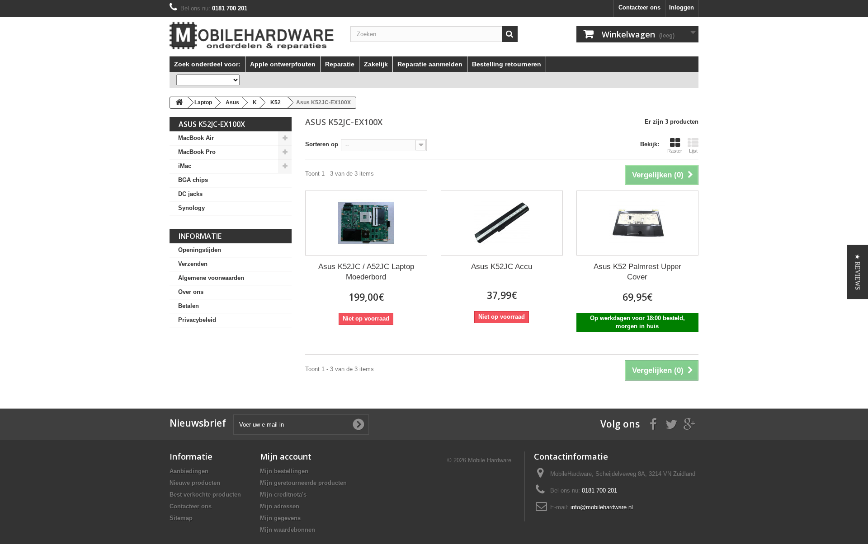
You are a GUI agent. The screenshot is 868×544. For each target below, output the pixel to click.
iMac (184, 166)
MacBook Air (196, 138)
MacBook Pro (197, 152)
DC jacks (190, 194)
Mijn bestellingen (284, 471)
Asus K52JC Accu (501, 266)
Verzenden (193, 263)
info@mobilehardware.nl (602, 507)
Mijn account (285, 456)
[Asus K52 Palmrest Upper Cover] (637, 223)
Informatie (200, 236)
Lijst (693, 150)
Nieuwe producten (195, 482)
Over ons (190, 291)
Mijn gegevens (280, 518)
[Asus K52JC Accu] (501, 223)
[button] (857, 272)
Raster (674, 150)
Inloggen (681, 7)
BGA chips (193, 180)
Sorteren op (321, 144)
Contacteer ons (639, 7)
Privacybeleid (197, 319)
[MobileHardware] (253, 36)
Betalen (188, 305)
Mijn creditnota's (283, 494)
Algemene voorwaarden (211, 277)
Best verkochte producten (205, 494)
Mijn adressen (279, 506)
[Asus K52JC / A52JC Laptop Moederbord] (366, 223)
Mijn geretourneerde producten (303, 482)
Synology (191, 208)
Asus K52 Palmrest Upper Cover (637, 271)
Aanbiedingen (189, 471)
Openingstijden (199, 249)
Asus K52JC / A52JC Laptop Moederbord (366, 271)
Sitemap (181, 518)
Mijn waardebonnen (287, 529)
